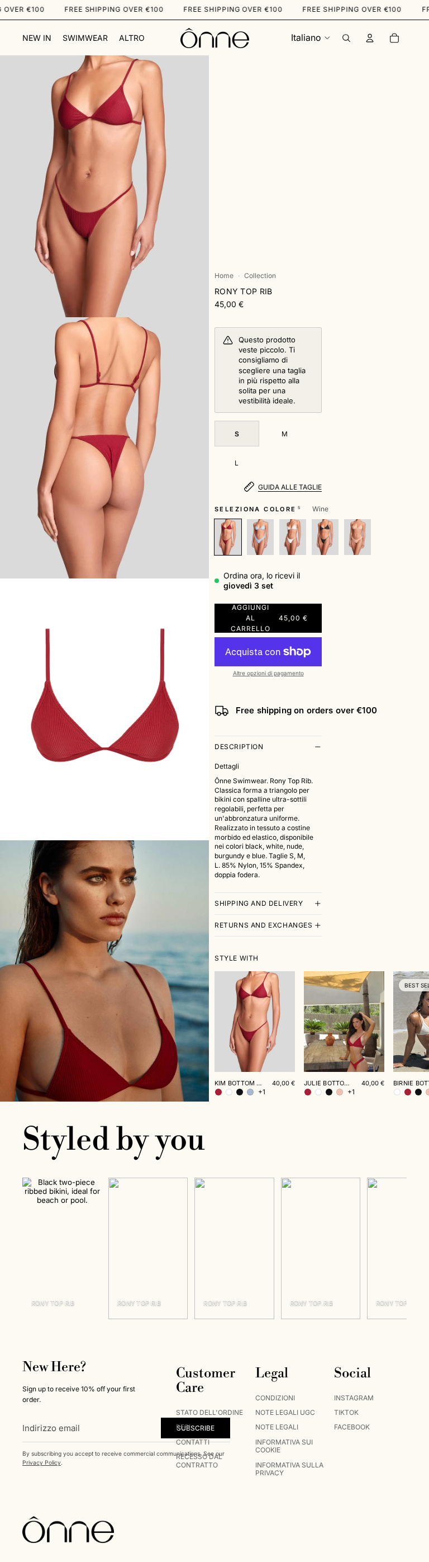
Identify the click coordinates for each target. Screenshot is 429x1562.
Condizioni (275, 1397)
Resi (183, 1427)
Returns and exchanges (263, 925)
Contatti (192, 1441)
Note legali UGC (285, 1412)
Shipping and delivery (258, 903)
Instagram (354, 1397)
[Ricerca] (346, 38)
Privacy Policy (41, 1462)
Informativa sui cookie (284, 1445)
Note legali (276, 1427)
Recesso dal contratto (199, 1460)
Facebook (352, 1427)
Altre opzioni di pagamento (268, 673)
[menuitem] (131, 38)
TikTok (346, 1412)
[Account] (370, 38)
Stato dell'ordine (209, 1412)
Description (239, 746)
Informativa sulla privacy (289, 1468)
